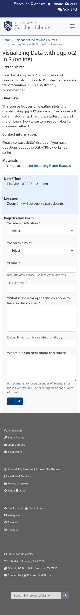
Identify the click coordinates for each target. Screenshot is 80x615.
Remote (57, 4)
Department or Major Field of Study (34, 337)
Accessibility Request (49, 469)
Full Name (17, 282)
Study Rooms (16, 437)
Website (40, 4)
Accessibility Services (20, 469)
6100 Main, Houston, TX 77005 (26, 561)
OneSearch (15, 430)
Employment (15, 508)
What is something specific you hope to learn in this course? (38, 300)
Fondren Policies (18, 483)
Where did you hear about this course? (37, 353)
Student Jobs (37, 508)
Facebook (14, 522)
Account (23, 4)
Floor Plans (15, 451)
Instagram (13, 515)
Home (6, 40)
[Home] (27, 26)
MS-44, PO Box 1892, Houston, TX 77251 (33, 568)
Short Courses (16, 444)
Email (13, 263)
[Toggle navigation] (72, 26)
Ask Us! (69, 9)
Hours (72, 4)
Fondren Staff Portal (39, 575)
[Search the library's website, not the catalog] (65, 595)
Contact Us (14, 575)
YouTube (13, 529)
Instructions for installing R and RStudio (40, 165)
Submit (15, 401)
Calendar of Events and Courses (36, 40)
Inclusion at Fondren (18, 476)
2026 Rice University (20, 554)
